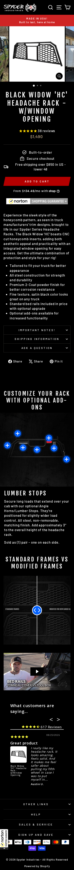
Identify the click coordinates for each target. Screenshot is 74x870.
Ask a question (37, 348)
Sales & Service (36, 824)
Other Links (36, 804)
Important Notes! (37, 330)
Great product (24, 743)
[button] (4, 839)
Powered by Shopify (37, 866)
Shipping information (37, 339)
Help (36, 814)
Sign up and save (36, 834)
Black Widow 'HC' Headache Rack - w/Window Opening (18, 770)
